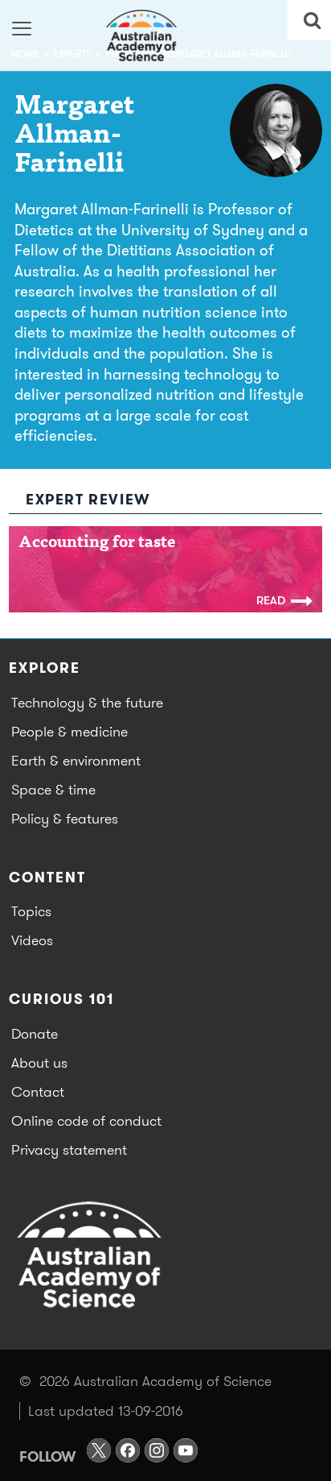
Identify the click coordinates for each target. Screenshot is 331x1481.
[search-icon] (309, 20)
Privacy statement (69, 1149)
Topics (31, 911)
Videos (32, 940)
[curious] (165, 35)
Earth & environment (76, 760)
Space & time (53, 789)
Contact (37, 1091)
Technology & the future (87, 702)
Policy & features (64, 818)
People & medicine (69, 731)
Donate (34, 1033)
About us (39, 1062)
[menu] (22, 28)
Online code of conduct (86, 1120)
